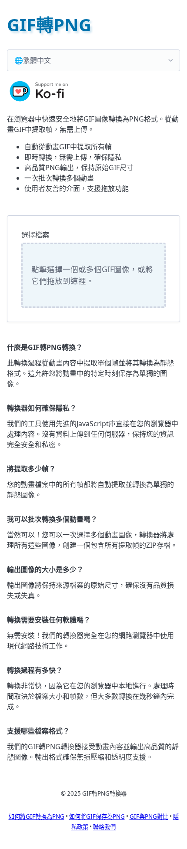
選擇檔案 (35, 235)
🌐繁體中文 (32, 60)
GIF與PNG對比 (149, 816)
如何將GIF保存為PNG (97, 816)
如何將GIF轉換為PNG (36, 816)
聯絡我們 (104, 827)
